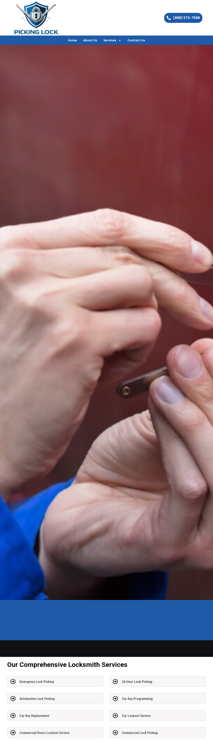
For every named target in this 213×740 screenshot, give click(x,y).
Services (109, 40)
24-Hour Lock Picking (137, 682)
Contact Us (136, 40)
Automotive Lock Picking (37, 699)
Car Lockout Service (136, 716)
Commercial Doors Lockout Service (44, 733)
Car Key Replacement (34, 716)
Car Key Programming (137, 699)
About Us (90, 40)
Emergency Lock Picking (37, 682)
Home (72, 40)
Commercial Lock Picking (140, 733)
